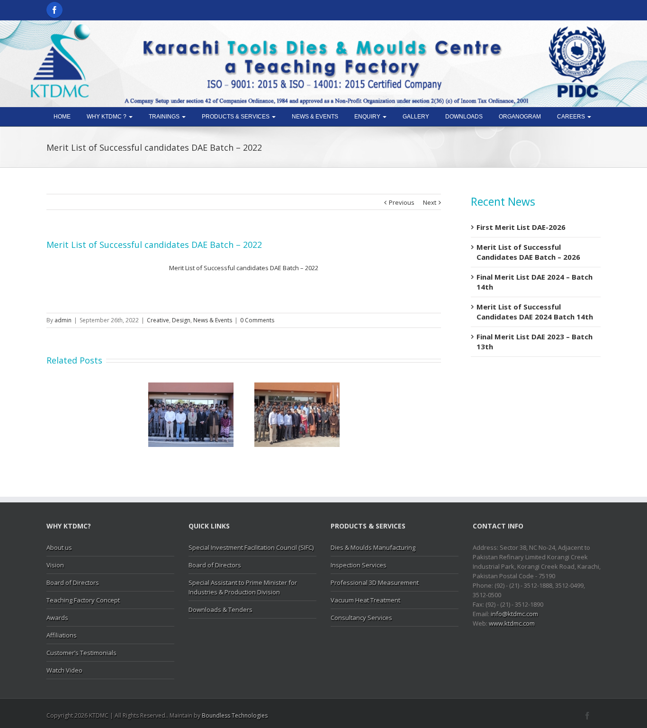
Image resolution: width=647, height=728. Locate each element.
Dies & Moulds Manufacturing (373, 547)
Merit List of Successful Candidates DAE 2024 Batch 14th (534, 311)
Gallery (416, 116)
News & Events (315, 116)
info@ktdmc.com (514, 614)
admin (63, 320)
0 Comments (257, 320)
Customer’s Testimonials (81, 652)
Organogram (520, 116)
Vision (55, 565)
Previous (401, 202)
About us (59, 547)
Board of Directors (72, 582)
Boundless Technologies (235, 715)
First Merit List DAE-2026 (521, 227)
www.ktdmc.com (512, 623)
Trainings (165, 116)
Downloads (464, 116)
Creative (158, 320)
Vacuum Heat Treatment (365, 600)
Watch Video (64, 670)
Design (181, 320)
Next (429, 202)
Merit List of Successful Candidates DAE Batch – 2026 (528, 252)
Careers (571, 116)
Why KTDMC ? (107, 116)
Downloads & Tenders (220, 609)
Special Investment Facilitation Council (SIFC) (251, 547)
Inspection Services (358, 565)
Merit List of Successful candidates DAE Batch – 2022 (243, 268)
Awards (57, 617)
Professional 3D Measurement (375, 582)
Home (62, 116)
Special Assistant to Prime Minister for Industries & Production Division (243, 587)
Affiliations (61, 635)
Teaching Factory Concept (83, 600)
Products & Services (236, 116)
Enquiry (368, 116)
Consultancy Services (361, 617)
